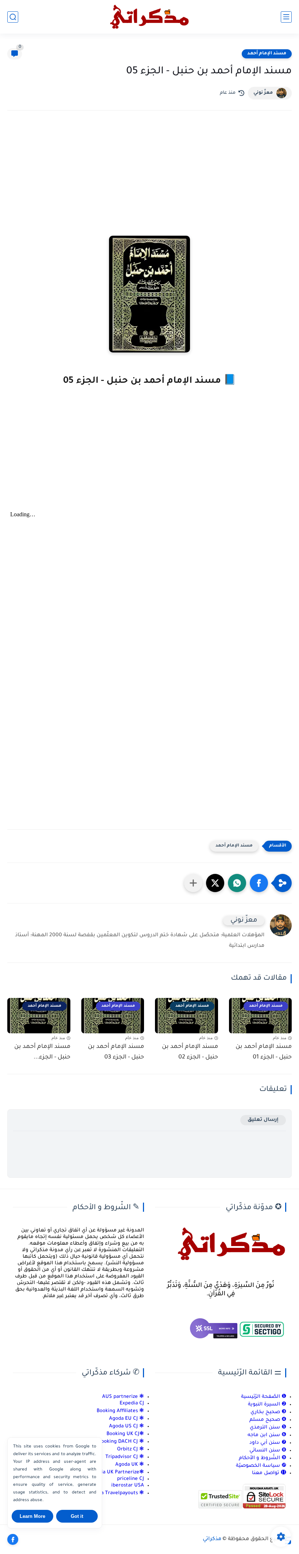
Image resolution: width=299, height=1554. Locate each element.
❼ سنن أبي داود (267, 1443)
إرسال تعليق (263, 1120)
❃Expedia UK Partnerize (115, 1472)
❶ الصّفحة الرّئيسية (263, 1397)
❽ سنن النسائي (267, 1450)
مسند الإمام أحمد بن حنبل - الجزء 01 (264, 1052)
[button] (259, 883)
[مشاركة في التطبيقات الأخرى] (193, 883)
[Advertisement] (149, 180)
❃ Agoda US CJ (126, 1426)
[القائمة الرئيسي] (286, 17)
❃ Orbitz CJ (130, 1449)
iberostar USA (127, 1485)
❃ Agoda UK (129, 1465)
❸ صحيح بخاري (268, 1412)
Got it (77, 1516)
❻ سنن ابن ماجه (267, 1435)
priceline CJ (130, 1479)
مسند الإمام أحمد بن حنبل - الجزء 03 (116, 1052)
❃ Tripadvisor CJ (124, 1457)
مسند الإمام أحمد (266, 53)
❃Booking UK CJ (125, 1434)
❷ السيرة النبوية (267, 1404)
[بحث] (12, 17)
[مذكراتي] (149, 17)
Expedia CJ (132, 1403)
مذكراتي (212, 1539)
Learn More (32, 1516)
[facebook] (12, 1539)
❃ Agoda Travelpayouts (116, 1493)
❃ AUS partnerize (123, 1397)
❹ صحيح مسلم (267, 1420)
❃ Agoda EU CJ (126, 1419)
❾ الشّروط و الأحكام (262, 1458)
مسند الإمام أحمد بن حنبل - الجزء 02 (190, 1052)
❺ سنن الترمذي (268, 1427)
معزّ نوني (263, 93)
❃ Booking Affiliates (120, 1411)
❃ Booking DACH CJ (121, 1442)
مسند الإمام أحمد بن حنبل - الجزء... (42, 1052)
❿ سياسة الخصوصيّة (261, 1466)
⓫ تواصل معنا (269, 1473)
